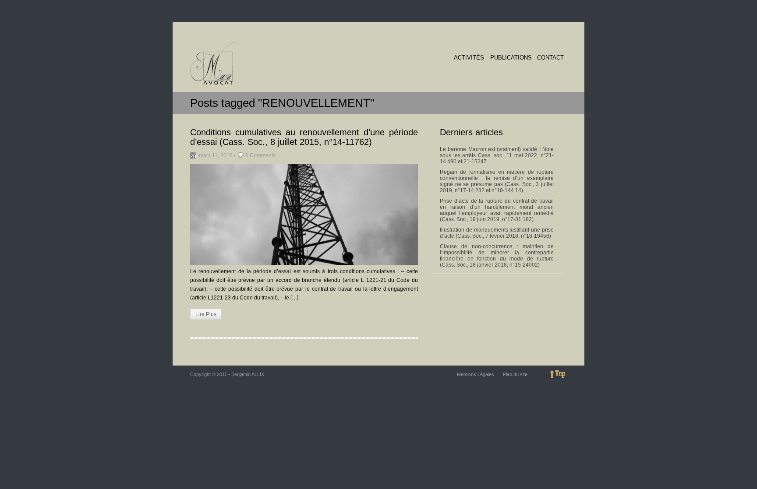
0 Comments (260, 155)
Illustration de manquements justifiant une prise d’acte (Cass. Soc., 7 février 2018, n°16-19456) (497, 233)
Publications (511, 58)
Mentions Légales (475, 374)
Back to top (558, 374)
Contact (550, 58)
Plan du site (515, 374)
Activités (469, 58)
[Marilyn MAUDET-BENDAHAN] (213, 63)
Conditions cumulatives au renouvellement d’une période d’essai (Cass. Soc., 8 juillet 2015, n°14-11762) (304, 137)
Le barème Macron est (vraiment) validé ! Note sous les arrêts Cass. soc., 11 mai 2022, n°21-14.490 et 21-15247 (497, 155)
